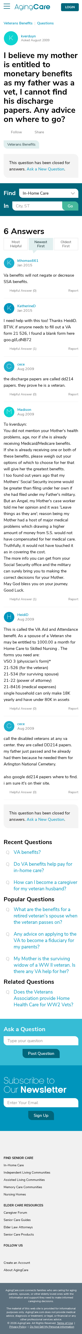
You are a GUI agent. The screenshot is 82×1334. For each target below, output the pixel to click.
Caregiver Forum (15, 1212)
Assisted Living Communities (24, 1180)
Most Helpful (16, 244)
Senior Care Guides (17, 1220)
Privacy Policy (17, 1327)
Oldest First (66, 244)
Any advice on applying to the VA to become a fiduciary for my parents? (45, 940)
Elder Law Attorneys (18, 1227)
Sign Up (41, 1115)
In (6, 206)
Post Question (41, 1053)
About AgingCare (16, 1270)
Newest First (40, 244)
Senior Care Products (19, 1234)
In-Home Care (14, 1165)
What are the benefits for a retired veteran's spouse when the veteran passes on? (45, 915)
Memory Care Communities (23, 1187)
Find (9, 193)
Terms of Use (65, 1323)
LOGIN (70, 7)
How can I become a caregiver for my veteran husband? (45, 885)
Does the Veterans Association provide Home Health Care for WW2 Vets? (43, 998)
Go (70, 206)
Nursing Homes (15, 1194)
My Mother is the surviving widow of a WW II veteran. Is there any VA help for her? (44, 965)
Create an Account (17, 1263)
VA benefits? (27, 852)
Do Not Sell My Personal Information (52, 1327)
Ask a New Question (45, 169)
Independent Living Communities (27, 1172)
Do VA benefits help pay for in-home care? (43, 867)
